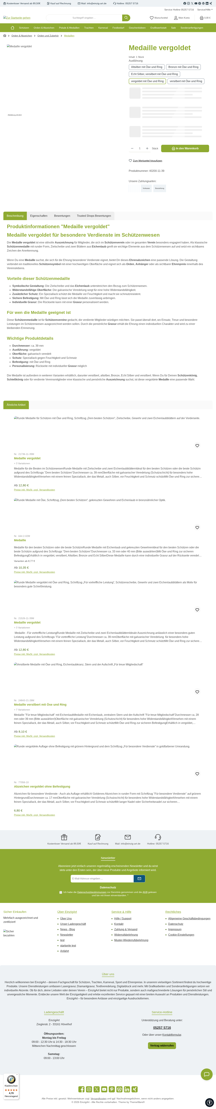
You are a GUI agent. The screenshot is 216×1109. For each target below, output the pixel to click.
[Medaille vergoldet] (64, 80)
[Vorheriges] (11, 616)
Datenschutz (175, 924)
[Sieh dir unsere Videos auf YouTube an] (196, 3)
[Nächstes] (205, 616)
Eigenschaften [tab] (38, 215)
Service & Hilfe (121, 912)
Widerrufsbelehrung (126, 934)
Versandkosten (98, 1098)
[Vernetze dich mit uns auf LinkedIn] (207, 3)
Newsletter (66, 934)
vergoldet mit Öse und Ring (147, 81)
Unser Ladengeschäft (73, 924)
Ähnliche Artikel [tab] (16, 404)
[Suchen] (126, 18)
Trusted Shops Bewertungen (94, 215)
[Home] (14, 27)
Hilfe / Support (122, 918)
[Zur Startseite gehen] (16, 18)
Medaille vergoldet (27, 458)
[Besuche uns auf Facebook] (184, 3)
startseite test (68, 945)
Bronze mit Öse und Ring (183, 67)
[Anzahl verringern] (132, 148)
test (62, 940)
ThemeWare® (137, 1102)
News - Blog (67, 929)
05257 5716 (162, 1027)
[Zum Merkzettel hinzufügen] (197, 445)
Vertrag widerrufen (162, 1045)
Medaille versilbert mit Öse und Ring (40, 704)
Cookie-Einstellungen (181, 934)
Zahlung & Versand (125, 929)
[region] (64, 80)
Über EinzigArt (67, 912)
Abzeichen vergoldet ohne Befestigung (42, 786)
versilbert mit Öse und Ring (186, 81)
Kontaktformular (171, 1034)
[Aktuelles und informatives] (203, 3)
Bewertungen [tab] (62, 215)
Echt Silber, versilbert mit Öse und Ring (154, 74)
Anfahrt (64, 951)
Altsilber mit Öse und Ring (146, 67)
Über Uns (66, 918)
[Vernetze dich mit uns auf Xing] (210, 3)
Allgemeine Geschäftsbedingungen (189, 918)
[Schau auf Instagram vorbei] (188, 3)
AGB (145, 892)
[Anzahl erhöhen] (147, 148)
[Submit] (139, 878)
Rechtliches (173, 912)
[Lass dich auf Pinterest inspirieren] (199, 3)
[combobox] (84, 18)
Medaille (20, 540)
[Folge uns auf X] (192, 3)
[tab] (15, 216)
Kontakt (118, 924)
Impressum (174, 929)
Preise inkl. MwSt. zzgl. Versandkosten (34, 489)
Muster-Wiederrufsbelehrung (131, 940)
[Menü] (17, 1075)
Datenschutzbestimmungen (91, 892)
